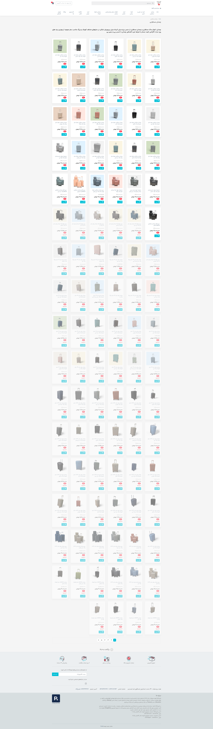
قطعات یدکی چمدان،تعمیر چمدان (112, 13)
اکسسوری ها (71, 13)
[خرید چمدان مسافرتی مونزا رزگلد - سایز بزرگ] (78, 114)
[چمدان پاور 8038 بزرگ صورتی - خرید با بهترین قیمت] (115, 394)
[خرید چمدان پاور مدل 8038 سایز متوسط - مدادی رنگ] (60, 430)
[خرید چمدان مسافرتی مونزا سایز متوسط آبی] (115, 114)
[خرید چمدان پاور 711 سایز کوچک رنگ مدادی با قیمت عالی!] (97, 358)
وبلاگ (64, 12)
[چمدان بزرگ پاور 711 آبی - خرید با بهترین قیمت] (78, 251)
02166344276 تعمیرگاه (82, 689)
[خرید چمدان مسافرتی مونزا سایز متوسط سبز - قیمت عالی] (115, 80)
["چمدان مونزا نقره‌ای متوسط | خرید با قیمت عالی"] (153, 114)
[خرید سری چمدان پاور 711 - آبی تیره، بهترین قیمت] (134, 215)
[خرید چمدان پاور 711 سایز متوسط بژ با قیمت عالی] (78, 287)
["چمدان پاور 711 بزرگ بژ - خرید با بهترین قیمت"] (115, 287)
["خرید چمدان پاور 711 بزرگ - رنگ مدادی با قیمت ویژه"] (134, 287)
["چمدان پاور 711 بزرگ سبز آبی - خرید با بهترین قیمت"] (153, 287)
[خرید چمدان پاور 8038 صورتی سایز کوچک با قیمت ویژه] (78, 502)
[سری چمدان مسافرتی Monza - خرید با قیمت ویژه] (60, 181)
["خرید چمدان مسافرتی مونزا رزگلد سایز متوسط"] (97, 114)
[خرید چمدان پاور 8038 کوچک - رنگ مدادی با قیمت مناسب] (60, 466)
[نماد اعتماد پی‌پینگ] (56, 699)
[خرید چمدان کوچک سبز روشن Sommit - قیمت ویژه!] (78, 573)
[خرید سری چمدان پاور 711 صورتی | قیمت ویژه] (153, 251)
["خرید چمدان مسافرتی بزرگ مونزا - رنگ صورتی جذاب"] (60, 114)
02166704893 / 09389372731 (108, 689)
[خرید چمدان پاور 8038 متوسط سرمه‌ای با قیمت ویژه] (134, 466)
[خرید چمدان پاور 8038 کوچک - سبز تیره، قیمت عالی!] (115, 502)
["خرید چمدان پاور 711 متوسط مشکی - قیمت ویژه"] (115, 322)
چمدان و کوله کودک (97, 13)
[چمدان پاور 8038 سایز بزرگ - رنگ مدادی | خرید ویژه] (78, 394)
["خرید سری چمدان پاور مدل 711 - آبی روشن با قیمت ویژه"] (78, 215)
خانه (158, 12)
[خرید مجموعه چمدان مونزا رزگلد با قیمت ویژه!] (115, 181)
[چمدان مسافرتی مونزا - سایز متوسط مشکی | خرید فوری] (134, 114)
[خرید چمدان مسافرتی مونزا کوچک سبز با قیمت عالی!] (60, 46)
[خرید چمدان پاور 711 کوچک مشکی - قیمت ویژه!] (153, 394)
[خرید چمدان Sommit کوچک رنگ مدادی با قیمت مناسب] (60, 573)
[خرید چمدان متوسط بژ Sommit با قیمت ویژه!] (97, 609)
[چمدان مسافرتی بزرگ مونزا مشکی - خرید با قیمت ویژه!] (153, 215)
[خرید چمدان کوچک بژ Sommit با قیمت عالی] (153, 609)
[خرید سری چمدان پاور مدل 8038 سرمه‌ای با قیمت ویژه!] (60, 537)
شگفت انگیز (80, 13)
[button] (54, 3)
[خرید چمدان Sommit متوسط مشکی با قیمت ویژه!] (115, 609)
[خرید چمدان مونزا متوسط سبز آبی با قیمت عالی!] (60, 80)
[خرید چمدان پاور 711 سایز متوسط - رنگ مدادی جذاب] (78, 322)
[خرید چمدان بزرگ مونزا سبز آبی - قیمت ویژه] (115, 147)
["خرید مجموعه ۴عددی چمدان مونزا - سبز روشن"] (134, 181)
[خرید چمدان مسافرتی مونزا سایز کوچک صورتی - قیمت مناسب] (153, 46)
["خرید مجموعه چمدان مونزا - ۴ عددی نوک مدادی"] (153, 181)
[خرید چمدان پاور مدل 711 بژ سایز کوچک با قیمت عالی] (78, 358)
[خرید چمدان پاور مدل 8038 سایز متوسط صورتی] (153, 466)
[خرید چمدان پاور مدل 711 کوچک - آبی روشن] (153, 358)
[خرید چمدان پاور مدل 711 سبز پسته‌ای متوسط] (97, 287)
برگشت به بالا (105, 649)
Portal (102, 726)
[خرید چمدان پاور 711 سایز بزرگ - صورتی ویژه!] (97, 251)
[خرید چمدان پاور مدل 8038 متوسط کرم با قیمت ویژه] (115, 466)
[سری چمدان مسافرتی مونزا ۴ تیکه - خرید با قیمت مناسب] (97, 181)
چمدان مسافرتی (152, 13)
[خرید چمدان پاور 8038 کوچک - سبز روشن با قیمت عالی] (60, 502)
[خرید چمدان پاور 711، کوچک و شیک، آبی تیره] (60, 322)
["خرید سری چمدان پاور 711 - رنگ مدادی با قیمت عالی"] (115, 215)
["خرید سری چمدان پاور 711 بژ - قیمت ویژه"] (97, 215)
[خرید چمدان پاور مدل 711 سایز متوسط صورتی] (134, 322)
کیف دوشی (87, 13)
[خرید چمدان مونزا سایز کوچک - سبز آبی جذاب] (134, 46)
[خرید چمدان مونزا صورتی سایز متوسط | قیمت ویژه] (78, 80)
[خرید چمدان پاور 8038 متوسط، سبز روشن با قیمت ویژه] (78, 430)
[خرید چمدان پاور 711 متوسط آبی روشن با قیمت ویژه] (153, 322)
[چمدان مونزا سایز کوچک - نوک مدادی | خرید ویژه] (78, 46)
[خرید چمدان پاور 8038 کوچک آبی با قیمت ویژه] (153, 537)
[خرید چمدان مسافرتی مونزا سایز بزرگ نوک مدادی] (134, 147)
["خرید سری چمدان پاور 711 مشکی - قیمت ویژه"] (60, 215)
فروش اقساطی (59, 13)
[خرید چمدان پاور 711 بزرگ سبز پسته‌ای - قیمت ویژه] (134, 251)
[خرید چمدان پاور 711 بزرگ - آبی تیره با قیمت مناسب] (115, 251)
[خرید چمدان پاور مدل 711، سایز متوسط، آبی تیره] (60, 287)
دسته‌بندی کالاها (156, 8)
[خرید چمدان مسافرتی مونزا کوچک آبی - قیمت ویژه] (97, 46)
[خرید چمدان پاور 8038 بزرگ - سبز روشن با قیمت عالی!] (134, 430)
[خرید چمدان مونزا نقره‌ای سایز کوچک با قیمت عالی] (153, 80)
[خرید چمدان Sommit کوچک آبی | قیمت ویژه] (134, 609)
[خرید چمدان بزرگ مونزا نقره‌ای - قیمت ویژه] (97, 147)
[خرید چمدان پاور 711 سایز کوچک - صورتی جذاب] (60, 358)
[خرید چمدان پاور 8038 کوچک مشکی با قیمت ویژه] (153, 502)
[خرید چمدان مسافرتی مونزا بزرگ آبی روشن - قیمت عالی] (78, 147)
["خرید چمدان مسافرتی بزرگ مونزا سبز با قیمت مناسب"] (153, 147)
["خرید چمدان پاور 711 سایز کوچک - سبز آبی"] (115, 358)
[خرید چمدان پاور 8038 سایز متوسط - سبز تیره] (97, 466)
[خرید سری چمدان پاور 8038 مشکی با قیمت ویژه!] (115, 573)
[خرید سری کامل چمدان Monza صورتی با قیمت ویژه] (78, 181)
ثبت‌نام (55, 674)
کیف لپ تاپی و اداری (141, 13)
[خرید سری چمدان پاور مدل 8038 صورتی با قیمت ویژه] (134, 537)
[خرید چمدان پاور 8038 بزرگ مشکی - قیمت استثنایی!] (134, 394)
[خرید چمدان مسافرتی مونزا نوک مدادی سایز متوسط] (97, 80)
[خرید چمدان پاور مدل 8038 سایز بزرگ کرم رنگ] (115, 430)
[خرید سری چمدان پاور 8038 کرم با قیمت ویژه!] (153, 573)
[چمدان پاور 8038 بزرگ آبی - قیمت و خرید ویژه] (153, 430)
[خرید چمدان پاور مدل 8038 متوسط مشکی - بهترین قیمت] (97, 430)
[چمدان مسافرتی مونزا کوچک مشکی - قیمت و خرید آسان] (115, 46)
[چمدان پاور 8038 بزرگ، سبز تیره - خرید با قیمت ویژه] (97, 394)
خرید (156, 67)
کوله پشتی (131, 13)
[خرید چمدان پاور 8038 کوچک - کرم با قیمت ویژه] (97, 502)
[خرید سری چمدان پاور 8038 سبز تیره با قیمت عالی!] (115, 537)
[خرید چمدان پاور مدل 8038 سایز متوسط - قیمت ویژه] (78, 466)
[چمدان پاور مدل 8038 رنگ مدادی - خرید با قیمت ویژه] (97, 537)
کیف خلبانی (123, 13)
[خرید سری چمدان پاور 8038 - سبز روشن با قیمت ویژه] (78, 537)
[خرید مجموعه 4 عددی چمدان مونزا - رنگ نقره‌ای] (60, 147)
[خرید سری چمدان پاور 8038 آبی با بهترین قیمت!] (134, 573)
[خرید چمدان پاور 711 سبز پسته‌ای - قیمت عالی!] (134, 358)
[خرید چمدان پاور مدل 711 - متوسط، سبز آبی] (97, 322)
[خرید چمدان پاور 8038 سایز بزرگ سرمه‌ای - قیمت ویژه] (60, 394)
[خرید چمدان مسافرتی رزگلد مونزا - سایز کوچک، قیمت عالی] (134, 80)
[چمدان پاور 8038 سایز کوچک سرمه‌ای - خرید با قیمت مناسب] (134, 502)
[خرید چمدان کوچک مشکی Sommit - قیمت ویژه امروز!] (97, 573)
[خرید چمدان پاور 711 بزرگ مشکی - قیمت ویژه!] (60, 251)
